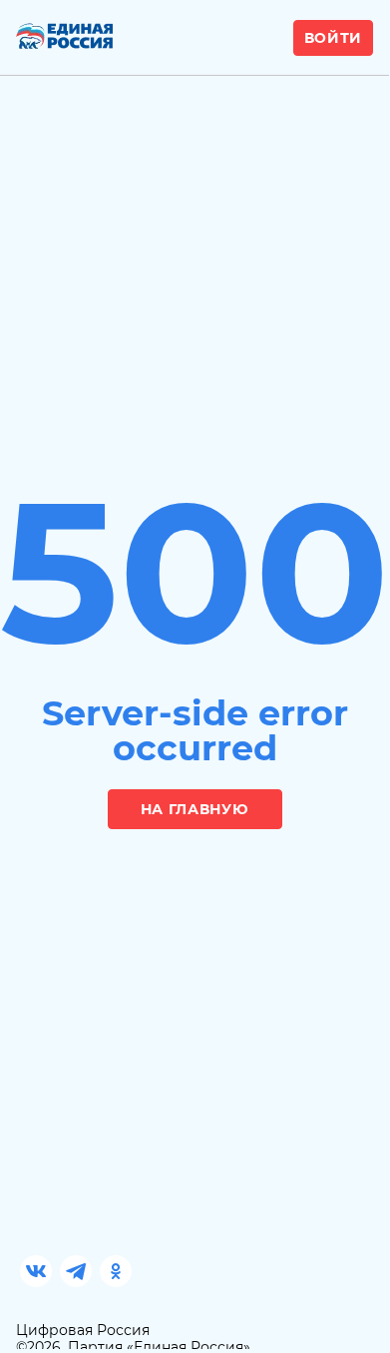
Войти (333, 38)
